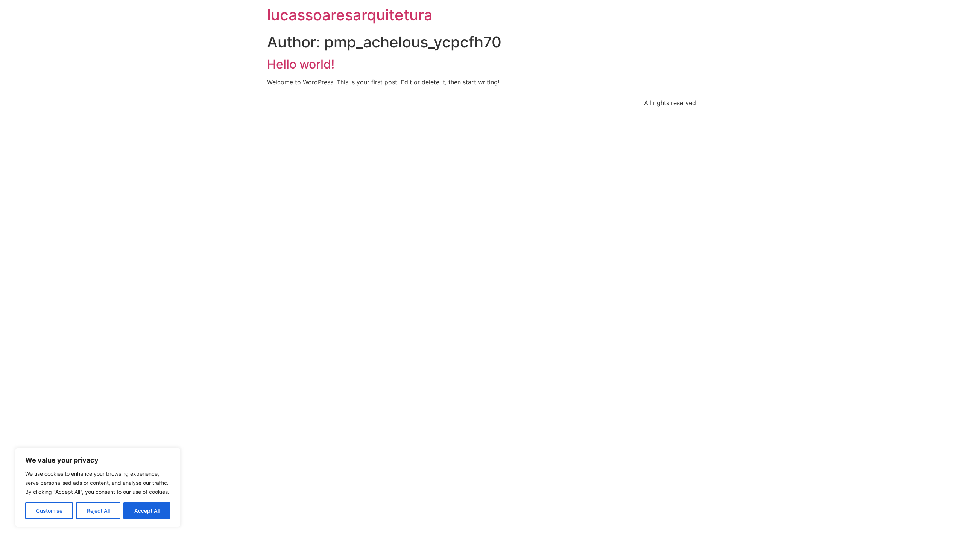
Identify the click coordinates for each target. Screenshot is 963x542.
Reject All (98, 510)
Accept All (147, 510)
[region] (98, 487)
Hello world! (300, 64)
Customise (49, 510)
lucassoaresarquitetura (350, 15)
